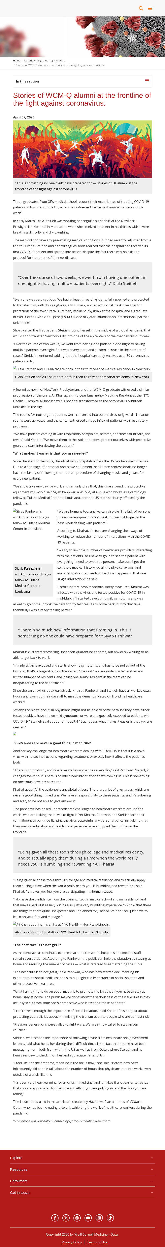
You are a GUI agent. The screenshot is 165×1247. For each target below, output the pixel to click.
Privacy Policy (72, 1242)
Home (16, 60)
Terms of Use (97, 1242)
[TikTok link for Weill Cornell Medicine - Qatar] (110, 1218)
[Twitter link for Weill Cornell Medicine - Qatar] (66, 1218)
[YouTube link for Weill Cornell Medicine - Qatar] (88, 1218)
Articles (60, 60)
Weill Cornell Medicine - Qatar (30, 8)
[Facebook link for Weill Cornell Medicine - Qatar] (55, 1218)
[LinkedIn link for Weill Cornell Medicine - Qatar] (99, 1218)
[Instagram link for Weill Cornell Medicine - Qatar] (77, 1218)
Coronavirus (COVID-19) (38, 60)
